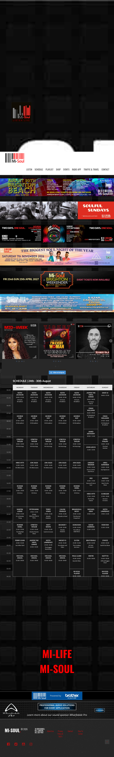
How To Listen (80, 732)
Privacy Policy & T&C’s (60, 734)
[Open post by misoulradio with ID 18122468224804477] (57, 341)
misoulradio (20, 325)
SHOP (58, 169)
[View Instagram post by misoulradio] (36, 356)
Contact (105, 169)
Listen (29, 169)
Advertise (50, 731)
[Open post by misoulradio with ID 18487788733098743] (94, 341)
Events (66, 169)
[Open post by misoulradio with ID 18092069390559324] (20, 341)
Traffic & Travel (91, 169)
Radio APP (76, 169)
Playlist (49, 169)
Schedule (39, 169)
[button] (3, 340)
